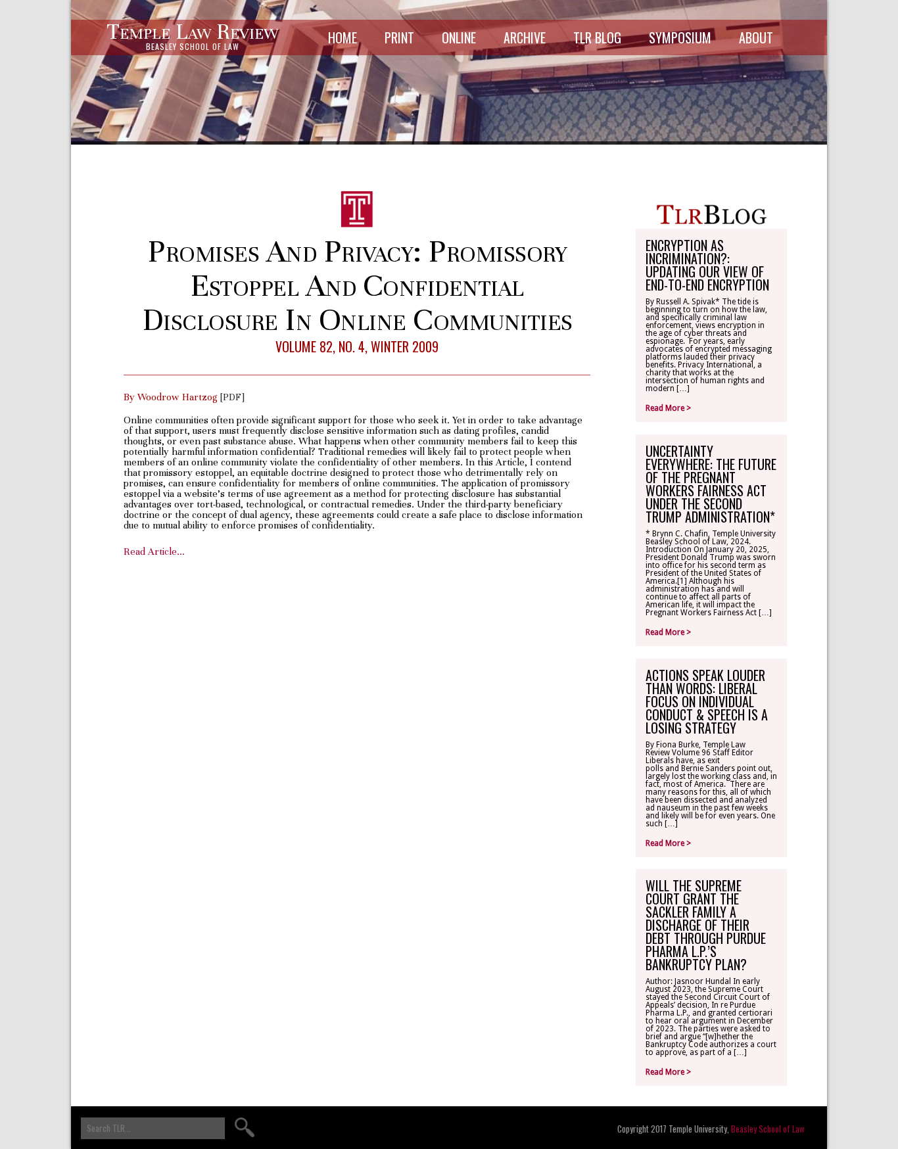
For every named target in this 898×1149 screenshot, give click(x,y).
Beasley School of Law (768, 1128)
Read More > (668, 408)
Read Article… (154, 551)
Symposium (680, 37)
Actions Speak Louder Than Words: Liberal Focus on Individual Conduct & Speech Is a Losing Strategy (707, 701)
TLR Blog (597, 37)
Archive (525, 37)
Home (342, 37)
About (756, 37)
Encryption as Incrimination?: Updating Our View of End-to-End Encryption (707, 264)
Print (399, 37)
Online (459, 37)
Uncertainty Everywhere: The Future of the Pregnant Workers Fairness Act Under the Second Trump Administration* (711, 484)
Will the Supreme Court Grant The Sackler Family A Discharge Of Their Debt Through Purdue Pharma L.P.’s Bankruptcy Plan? (706, 925)
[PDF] (232, 397)
